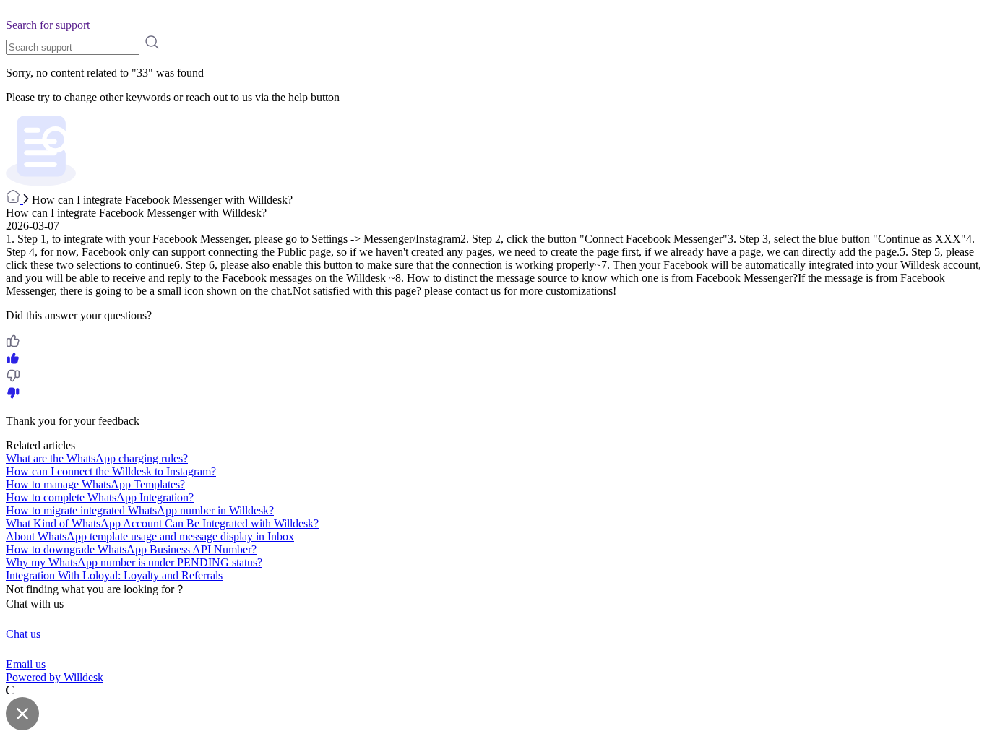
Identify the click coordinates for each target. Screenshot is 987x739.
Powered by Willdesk (54, 677)
